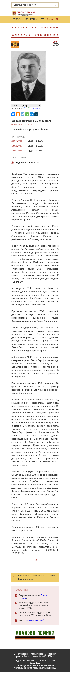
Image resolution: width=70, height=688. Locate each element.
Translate (35, 108)
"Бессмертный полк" (34, 620)
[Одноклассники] (18, 114)
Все (14, 27)
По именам (31, 19)
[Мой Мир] (32, 114)
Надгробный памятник (27, 162)
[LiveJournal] (36, 114)
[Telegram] (22, 114)
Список (17, 19)
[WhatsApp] (27, 114)
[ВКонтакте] (13, 114)
